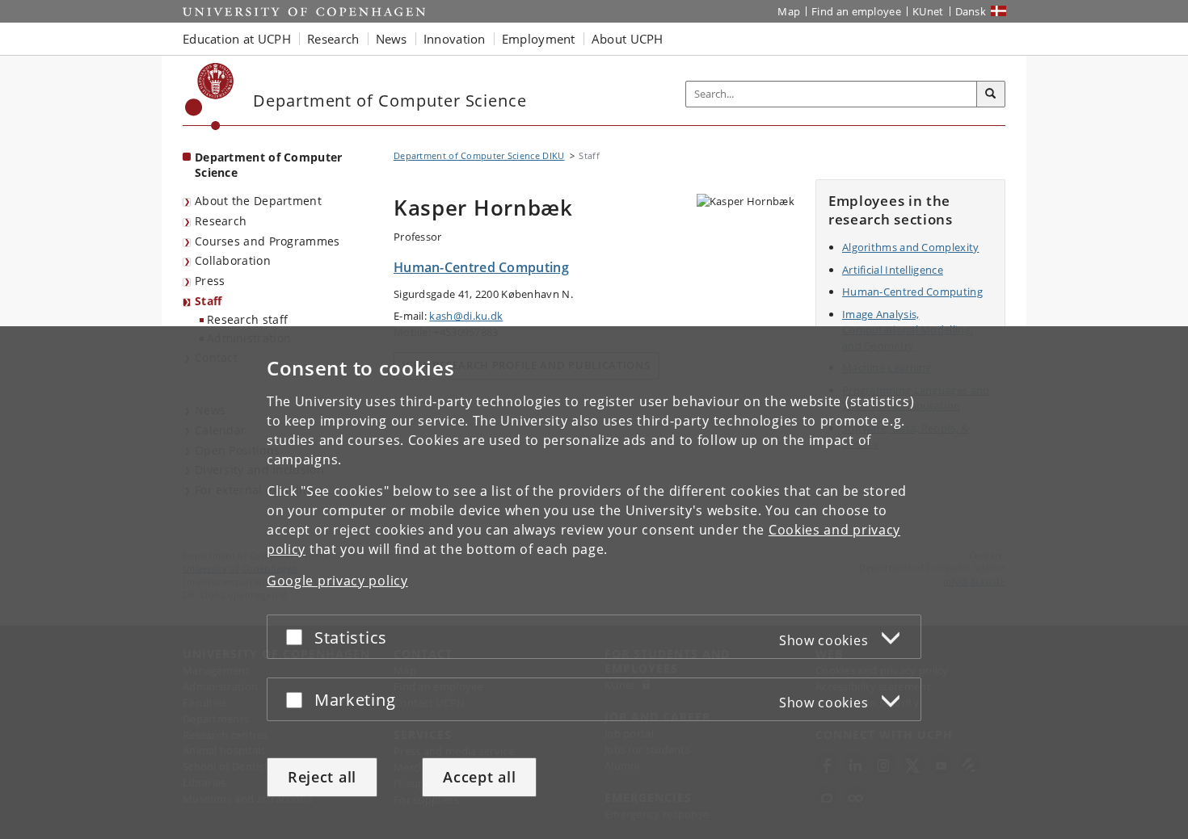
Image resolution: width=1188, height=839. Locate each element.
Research (220, 221)
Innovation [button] (454, 39)
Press (210, 280)
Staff (208, 300)
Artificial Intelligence (892, 269)
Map (788, 11)
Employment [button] (538, 39)
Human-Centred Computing (912, 291)
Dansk (971, 11)
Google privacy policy (337, 580)
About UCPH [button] (628, 39)
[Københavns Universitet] (209, 96)
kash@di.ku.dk (466, 315)
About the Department (258, 200)
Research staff (247, 319)
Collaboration (233, 260)
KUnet (928, 11)
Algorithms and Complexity (910, 247)
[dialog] (594, 582)
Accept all (479, 777)
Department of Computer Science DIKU (479, 155)
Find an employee (856, 11)
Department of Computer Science (269, 164)
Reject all (322, 777)
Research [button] (333, 39)
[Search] (990, 94)
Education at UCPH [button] (237, 39)
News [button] (391, 39)
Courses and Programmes (267, 241)
